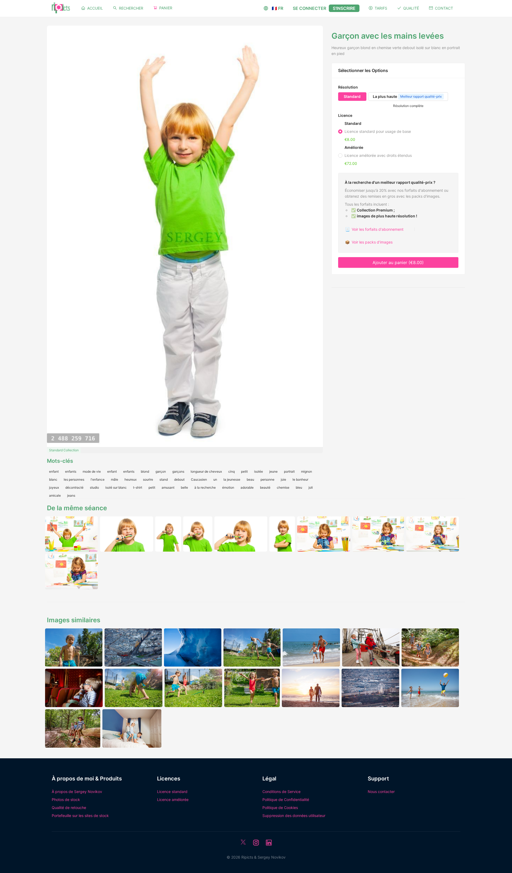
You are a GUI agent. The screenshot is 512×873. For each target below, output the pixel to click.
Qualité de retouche (69, 807)
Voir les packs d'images (369, 242)
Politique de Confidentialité (285, 799)
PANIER (165, 8)
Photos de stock (66, 799)
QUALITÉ (411, 8)
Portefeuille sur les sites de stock (80, 815)
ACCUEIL (95, 8)
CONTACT (444, 8)
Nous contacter (381, 791)
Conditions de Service (281, 791)
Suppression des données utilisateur (293, 815)
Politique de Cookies (280, 807)
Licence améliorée (173, 799)
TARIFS (381, 8)
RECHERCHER (131, 8)
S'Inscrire (344, 8)
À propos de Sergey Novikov (77, 791)
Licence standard (172, 791)
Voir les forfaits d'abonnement (374, 229)
